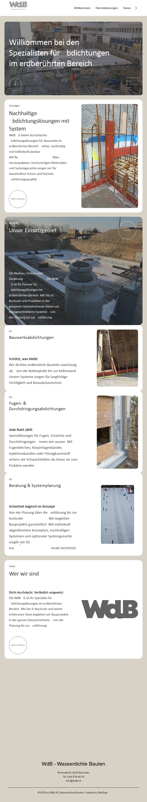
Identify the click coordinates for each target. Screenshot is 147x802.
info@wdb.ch (73, 780)
